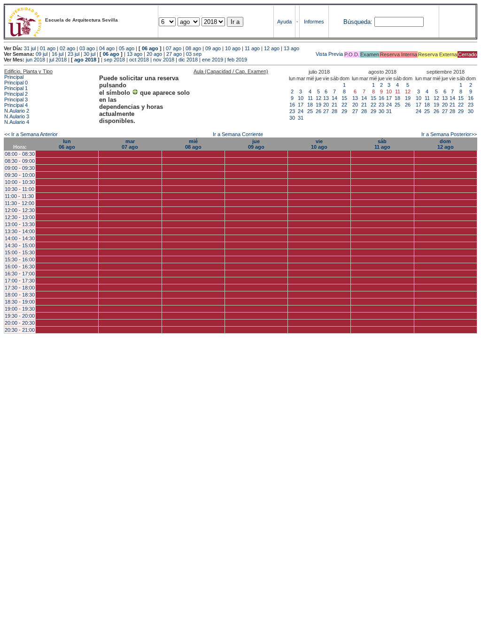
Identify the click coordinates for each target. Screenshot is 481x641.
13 (326, 98)
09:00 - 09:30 (20, 168)
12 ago (271, 48)
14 (334, 98)
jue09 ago (256, 144)
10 (300, 98)
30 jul (89, 54)
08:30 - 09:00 (20, 161)
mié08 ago (193, 144)
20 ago (154, 54)
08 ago (193, 48)
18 (310, 104)
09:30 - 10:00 (20, 175)
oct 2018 (139, 59)
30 (292, 118)
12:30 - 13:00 (20, 217)
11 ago (252, 48)
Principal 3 (16, 99)
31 (300, 118)
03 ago (87, 48)
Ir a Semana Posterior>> (449, 134)
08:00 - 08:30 (20, 154)
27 (326, 111)
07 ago (173, 48)
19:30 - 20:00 (20, 316)
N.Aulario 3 (16, 116)
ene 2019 (212, 59)
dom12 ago (445, 144)
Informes (314, 21)
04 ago (107, 48)
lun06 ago (67, 144)
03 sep (194, 54)
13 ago (291, 48)
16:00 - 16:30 (20, 266)
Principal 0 (16, 82)
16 (292, 104)
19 (318, 104)
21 (334, 104)
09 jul (41, 54)
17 (300, 104)
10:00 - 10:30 (20, 182)
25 (310, 111)
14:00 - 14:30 (20, 238)
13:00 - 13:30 (20, 224)
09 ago (213, 48)
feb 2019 (237, 59)
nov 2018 (163, 59)
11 (310, 98)
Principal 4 (16, 105)
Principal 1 (16, 88)
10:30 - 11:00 (19, 189)
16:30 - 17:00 (20, 273)
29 (344, 111)
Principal (13, 77)
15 (344, 98)
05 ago (126, 48)
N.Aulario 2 (16, 111)
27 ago (174, 54)
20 (326, 104)
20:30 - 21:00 (20, 330)
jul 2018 (58, 59)
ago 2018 (85, 59)
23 (292, 111)
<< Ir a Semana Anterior (31, 134)
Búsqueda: (357, 21)
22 (344, 104)
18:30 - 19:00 (20, 302)
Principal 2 (16, 94)
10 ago (232, 48)
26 (318, 111)
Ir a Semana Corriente (238, 134)
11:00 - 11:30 (19, 196)
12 (318, 98)
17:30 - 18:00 (20, 287)
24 (300, 111)
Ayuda (284, 21)
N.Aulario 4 (16, 122)
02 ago (67, 48)
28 (334, 111)
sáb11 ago (382, 144)
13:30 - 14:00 (20, 231)
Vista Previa (273, 54)
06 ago (150, 48)
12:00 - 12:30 (20, 210)
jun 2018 (35, 59)
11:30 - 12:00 (19, 203)
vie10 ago (319, 144)
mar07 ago (130, 144)
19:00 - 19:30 (20, 309)
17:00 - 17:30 (20, 280)
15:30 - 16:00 (20, 259)
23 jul (73, 54)
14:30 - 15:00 (20, 245)
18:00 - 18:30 (20, 295)
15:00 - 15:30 (20, 252)
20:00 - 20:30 (20, 323)
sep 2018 (114, 59)
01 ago (47, 48)
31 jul (30, 48)
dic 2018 (188, 59)
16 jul (57, 54)
